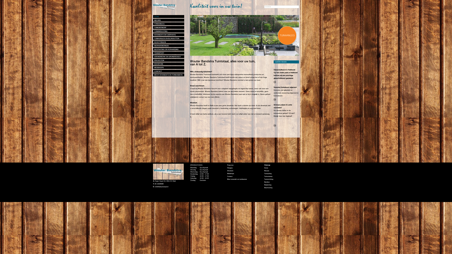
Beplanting (267, 185)
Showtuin (230, 171)
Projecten (230, 165)
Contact (229, 176)
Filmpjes (230, 168)
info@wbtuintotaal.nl (161, 187)
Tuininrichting (268, 179)
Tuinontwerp (268, 176)
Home (266, 168)
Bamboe (267, 182)
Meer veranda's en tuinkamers (237, 179)
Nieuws (266, 171)
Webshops (230, 173)
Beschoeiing (268, 188)
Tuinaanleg (268, 173)
